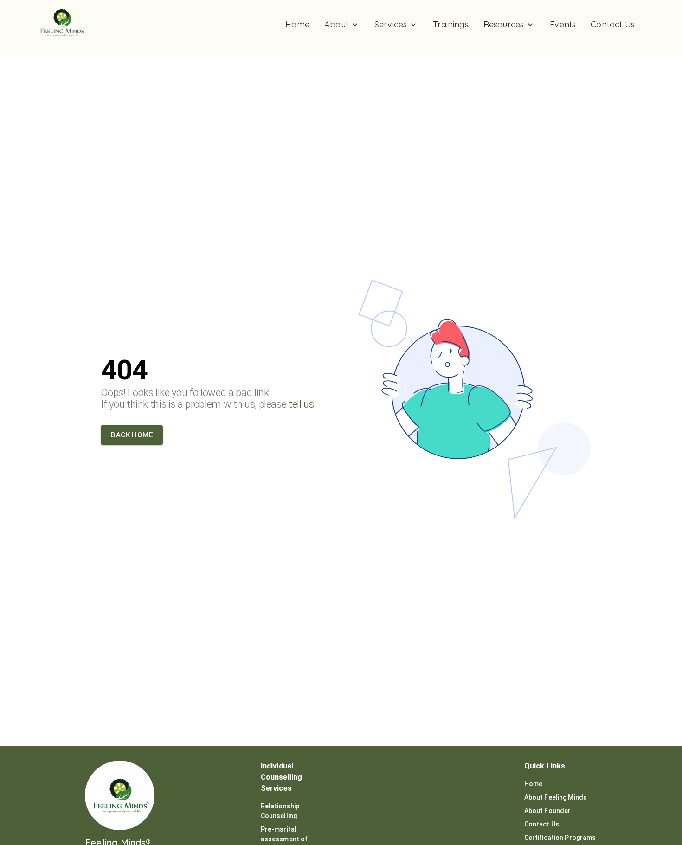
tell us (301, 404)
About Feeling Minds (555, 797)
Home (533, 783)
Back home (132, 435)
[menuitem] (297, 24)
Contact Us (541, 824)
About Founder (547, 810)
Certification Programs (560, 837)
